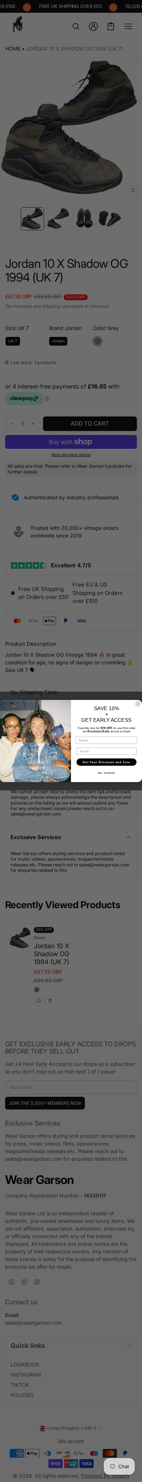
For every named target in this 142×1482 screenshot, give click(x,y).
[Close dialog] (138, 704)
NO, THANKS (106, 773)
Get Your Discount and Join (106, 762)
